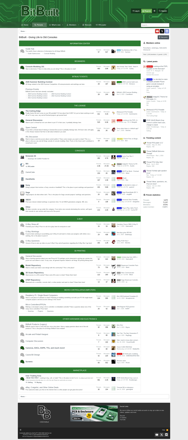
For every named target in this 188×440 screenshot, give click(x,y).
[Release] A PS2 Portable (125, 112)
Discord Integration (27, 436)
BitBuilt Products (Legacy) (36, 324)
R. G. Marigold (132, 122)
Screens (29, 362)
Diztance (132, 84)
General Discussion (34, 120)
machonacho (133, 114)
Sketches (31, 311)
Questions (50, 311)
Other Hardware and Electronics (80, 319)
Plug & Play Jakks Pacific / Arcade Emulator (133, 208)
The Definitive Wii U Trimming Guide (130, 50)
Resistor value (121, 360)
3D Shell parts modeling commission (131, 354)
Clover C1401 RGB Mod (124, 347)
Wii (27, 164)
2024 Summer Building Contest (61, 94)
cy (127, 158)
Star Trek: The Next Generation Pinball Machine (132, 333)
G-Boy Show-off (32, 224)
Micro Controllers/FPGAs (36, 305)
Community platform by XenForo (35, 433)
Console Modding (49, 53)
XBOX (28, 200)
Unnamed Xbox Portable (127, 199)
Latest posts (152, 61)
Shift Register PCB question (125, 307)
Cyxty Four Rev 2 (125, 156)
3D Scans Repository (35, 273)
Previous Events (32, 89)
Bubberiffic (136, 349)
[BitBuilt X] (162, 31)
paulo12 (131, 187)
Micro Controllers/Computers (80, 290)
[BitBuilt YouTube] (157, 31)
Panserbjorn (147, 48)
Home (26, 25)
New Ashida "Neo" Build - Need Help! (128, 66)
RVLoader (102, 25)
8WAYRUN (45, 434)
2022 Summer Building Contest (61, 96)
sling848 (129, 194)
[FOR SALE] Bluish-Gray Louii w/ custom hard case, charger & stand (138, 378)
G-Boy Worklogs (32, 232)
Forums (40, 25)
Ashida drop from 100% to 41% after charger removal (136, 257)
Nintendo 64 (31, 156)
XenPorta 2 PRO (27, 434)
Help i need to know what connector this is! (130, 340)
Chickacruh (146, 50)
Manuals (88, 25)
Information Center (80, 43)
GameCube (30, 172)
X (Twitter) (123, 417)
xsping (131, 68)
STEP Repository (33, 280)
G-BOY (80, 219)
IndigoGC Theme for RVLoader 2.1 (130, 164)
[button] (154, 10)
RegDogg (128, 335)
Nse (127, 180)
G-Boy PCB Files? (122, 241)
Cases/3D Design (33, 355)
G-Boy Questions (33, 241)
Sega (28, 192)
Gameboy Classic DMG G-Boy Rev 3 (128, 224)
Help (163, 430)
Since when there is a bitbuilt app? (127, 128)
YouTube (122, 419)
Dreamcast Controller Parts (127, 265)
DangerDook (136, 201)
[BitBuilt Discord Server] (167, 31)
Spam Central (31, 127)
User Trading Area (33, 376)
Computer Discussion (34, 341)
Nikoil (127, 173)
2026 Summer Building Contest (39, 82)
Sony (28, 185)
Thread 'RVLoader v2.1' (154, 143)
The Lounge (80, 106)
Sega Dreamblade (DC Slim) (128, 192)
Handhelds (30, 179)
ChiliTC (165, 207)
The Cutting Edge (33, 111)
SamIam (127, 52)
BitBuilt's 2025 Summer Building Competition (131, 92)
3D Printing (79, 251)
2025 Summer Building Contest (37, 94)
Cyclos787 (134, 210)
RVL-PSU (120, 325)
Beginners (80, 61)
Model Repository (33, 265)
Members (72, 25)
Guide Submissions (34, 53)
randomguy (128, 234)
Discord (122, 416)
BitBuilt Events (79, 77)
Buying (39, 382)
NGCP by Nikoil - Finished (128, 171)
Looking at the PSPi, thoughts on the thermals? (135, 120)
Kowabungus (133, 380)
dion (126, 140)
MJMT (127, 309)
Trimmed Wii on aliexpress (125, 387)
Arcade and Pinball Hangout (37, 334)
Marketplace (79, 370)
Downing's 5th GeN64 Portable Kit (38, 159)
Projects (40, 311)
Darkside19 (129, 226)
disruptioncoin (130, 298)
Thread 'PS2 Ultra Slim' (154, 162)
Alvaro (128, 362)
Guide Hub (30, 49)
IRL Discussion (32, 137)
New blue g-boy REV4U (124, 232)
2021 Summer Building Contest (37, 98)
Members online (153, 43)
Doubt (121, 178)
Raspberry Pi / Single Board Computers (42, 295)
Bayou (128, 327)
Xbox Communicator (125, 273)
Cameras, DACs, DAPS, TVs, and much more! (45, 348)
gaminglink (129, 389)
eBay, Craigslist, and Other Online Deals (42, 387)
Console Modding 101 (35, 67)
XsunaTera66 (130, 342)
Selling (30, 382)
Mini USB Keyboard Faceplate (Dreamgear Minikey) (133, 296)
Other (28, 207)
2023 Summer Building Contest (37, 96)
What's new (56, 25)
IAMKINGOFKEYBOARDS (134, 356)
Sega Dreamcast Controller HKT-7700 (131, 280)
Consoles (80, 151)
